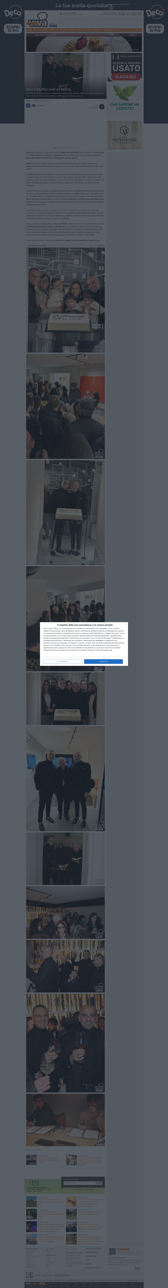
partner (59, 628)
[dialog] (84, 644)
